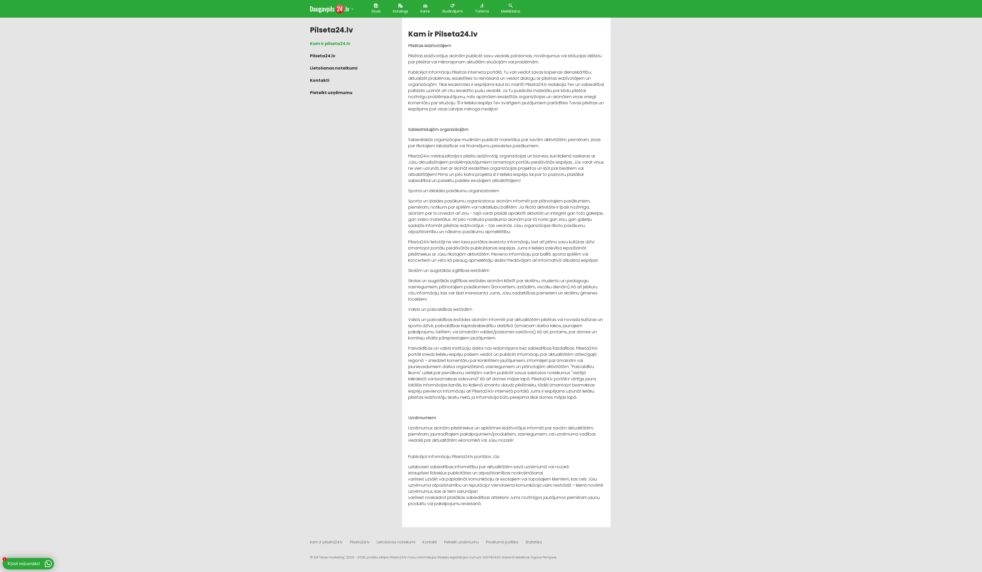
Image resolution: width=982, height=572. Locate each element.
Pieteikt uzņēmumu (331, 93)
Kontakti (319, 80)
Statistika (534, 542)
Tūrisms (482, 11)
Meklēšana (510, 11)
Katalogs (400, 11)
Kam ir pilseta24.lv (330, 44)
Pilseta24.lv (322, 56)
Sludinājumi (452, 11)
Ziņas (376, 11)
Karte (425, 11)
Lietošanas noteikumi (334, 68)
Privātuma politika (502, 542)
